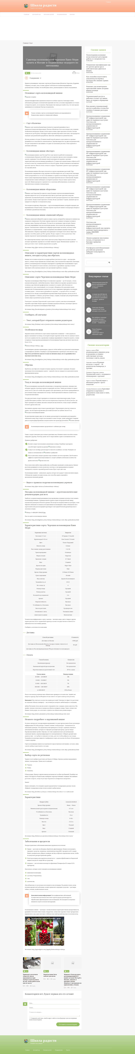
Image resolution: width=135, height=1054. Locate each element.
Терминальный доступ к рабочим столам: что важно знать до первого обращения (97, 98)
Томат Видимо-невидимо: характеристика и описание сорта (98, 331)
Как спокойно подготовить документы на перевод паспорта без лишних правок (97, 78)
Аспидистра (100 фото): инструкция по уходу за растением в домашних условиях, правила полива (99, 297)
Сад (30, 43)
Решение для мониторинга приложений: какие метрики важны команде (97, 88)
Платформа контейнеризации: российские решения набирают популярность (98, 250)
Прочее (72, 14)
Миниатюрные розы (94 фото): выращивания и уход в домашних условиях (100, 285)
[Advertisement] (67, 28)
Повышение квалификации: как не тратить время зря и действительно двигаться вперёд (98, 68)
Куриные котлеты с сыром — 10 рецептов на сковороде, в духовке (96, 365)
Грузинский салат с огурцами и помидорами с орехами (98, 375)
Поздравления (62, 14)
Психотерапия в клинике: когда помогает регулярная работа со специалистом (96, 57)
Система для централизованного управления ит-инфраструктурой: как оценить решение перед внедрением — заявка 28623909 (98, 227)
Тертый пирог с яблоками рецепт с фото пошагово (97, 382)
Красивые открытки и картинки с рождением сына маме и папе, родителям (98, 392)
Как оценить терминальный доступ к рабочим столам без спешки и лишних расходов (97, 108)
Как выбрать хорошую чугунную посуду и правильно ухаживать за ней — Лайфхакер (99, 320)
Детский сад (36, 14)
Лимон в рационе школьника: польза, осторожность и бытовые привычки (97, 240)
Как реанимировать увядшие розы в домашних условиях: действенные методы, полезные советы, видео (97, 354)
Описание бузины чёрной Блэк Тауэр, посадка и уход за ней (99, 309)
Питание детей (49, 14)
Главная (108, 2)
